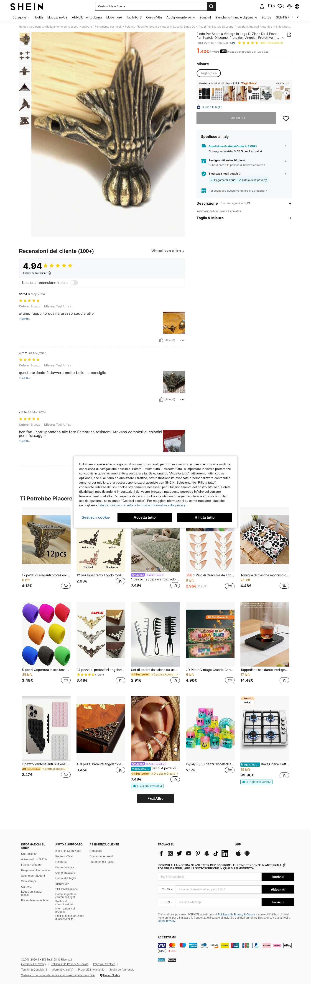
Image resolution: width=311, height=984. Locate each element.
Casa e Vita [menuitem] (154, 17)
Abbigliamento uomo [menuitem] (180, 17)
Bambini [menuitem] (205, 17)
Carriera (26, 886)
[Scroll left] (292, 17)
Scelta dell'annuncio (121, 969)
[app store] (238, 855)
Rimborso (61, 861)
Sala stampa (29, 881)
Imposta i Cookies (104, 964)
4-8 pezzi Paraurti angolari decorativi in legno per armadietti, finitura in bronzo (100, 764)
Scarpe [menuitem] (266, 17)
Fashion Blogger (31, 864)
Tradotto (24, 319)
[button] (289, 6)
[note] (147, 786)
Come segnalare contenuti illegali (65, 896)
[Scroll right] (297, 17)
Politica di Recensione (35, 273)
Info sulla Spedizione (68, 851)
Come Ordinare (64, 867)
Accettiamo (167, 937)
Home (22, 26)
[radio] (208, 73)
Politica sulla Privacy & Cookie (236, 914)
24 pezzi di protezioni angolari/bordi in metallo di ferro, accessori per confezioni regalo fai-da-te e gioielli (100, 670)
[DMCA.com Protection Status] (172, 959)
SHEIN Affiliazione (66, 889)
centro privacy (166, 920)
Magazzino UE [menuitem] (57, 17)
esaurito (236, 118)
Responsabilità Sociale (35, 870)
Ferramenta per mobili (108, 26)
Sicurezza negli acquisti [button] (224, 173)
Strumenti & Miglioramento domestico (53, 26)
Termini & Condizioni (34, 969)
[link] (271, 6)
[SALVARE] (286, 118)
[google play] (247, 855)
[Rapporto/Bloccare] (182, 340)
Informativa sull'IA (62, 969)
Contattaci (95, 851)
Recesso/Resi (64, 856)
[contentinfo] (226, 948)
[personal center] (262, 6)
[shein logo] (26, 6)
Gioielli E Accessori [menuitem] (288, 17)
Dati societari (29, 853)
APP (238, 844)
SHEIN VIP (62, 883)
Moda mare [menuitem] (114, 17)
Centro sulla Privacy (33, 964)
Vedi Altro (155, 798)
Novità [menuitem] (38, 17)
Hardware (85, 26)
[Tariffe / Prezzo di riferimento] (210, 51)
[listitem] (204, 93)
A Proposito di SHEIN (34, 859)
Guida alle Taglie (65, 878)
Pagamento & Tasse (101, 861)
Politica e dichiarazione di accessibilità (69, 917)
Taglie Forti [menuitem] (134, 17)
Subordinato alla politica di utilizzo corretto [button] (236, 165)
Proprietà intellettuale (91, 969)
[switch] (74, 282)
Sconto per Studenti (33, 875)
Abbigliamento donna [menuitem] (87, 17)
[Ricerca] (211, 6)
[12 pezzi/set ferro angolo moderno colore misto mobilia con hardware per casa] (100, 539)
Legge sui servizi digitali (31, 893)
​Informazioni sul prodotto (65, 910)
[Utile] (161, 340)
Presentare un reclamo (35, 900)
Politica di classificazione (64, 903)
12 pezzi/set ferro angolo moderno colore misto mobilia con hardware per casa (100, 575)
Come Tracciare (65, 872)
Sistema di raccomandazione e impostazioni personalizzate (58, 975)
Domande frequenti (101, 856)
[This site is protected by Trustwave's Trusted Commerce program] (161, 959)
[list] (194, 853)
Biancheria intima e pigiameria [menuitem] (236, 17)
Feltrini (129, 26)
